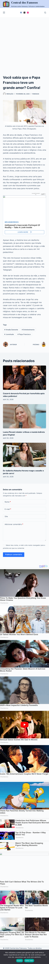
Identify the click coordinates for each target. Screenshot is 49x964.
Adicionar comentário (14, 524)
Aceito (19, 960)
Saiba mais (29, 960)
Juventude (9, 334)
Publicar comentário (13, 554)
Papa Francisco (24, 334)
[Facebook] (21, 12)
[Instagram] (28, 12)
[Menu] (4, 12)
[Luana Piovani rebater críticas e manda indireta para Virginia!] (24, 416)
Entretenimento (28, 330)
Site (6, 516)
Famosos (35, 94)
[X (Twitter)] (24, 12)
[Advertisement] (24, 42)
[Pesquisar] (45, 12)
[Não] (46, 957)
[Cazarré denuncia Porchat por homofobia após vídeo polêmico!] (24, 378)
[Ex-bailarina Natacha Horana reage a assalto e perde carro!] (24, 455)
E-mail (8, 509)
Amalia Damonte (11, 330)
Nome (8, 502)
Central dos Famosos (24, 2)
